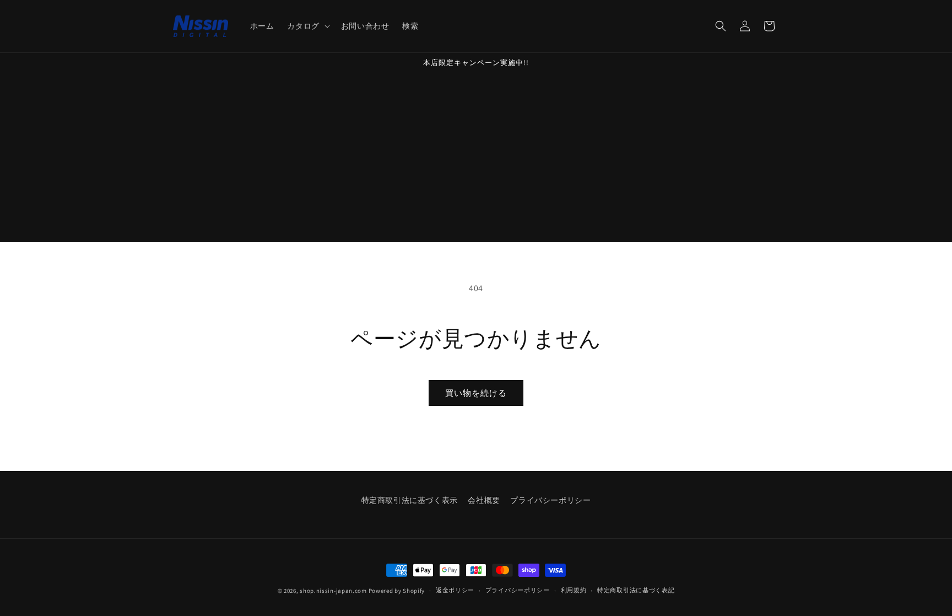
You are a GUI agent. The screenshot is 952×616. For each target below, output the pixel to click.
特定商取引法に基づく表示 (409, 500)
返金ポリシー (455, 590)
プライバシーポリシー (550, 500)
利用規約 (574, 590)
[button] (307, 26)
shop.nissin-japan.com (333, 590)
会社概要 (484, 500)
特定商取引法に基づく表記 (635, 590)
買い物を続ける (476, 393)
